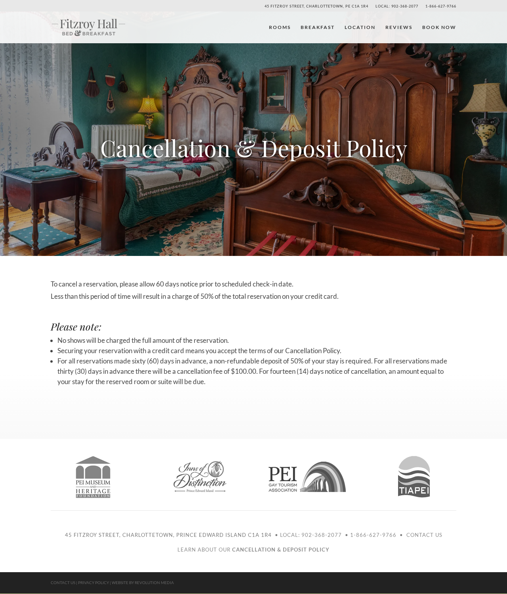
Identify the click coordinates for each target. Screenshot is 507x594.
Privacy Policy (93, 582)
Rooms (280, 27)
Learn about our (253, 549)
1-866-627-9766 (440, 6)
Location (360, 27)
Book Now (439, 27)
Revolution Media (154, 582)
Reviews (398, 27)
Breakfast (318, 27)
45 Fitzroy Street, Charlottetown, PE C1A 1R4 (316, 6)
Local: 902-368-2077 (396, 6)
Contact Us (424, 535)
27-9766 (385, 535)
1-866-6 (361, 535)
